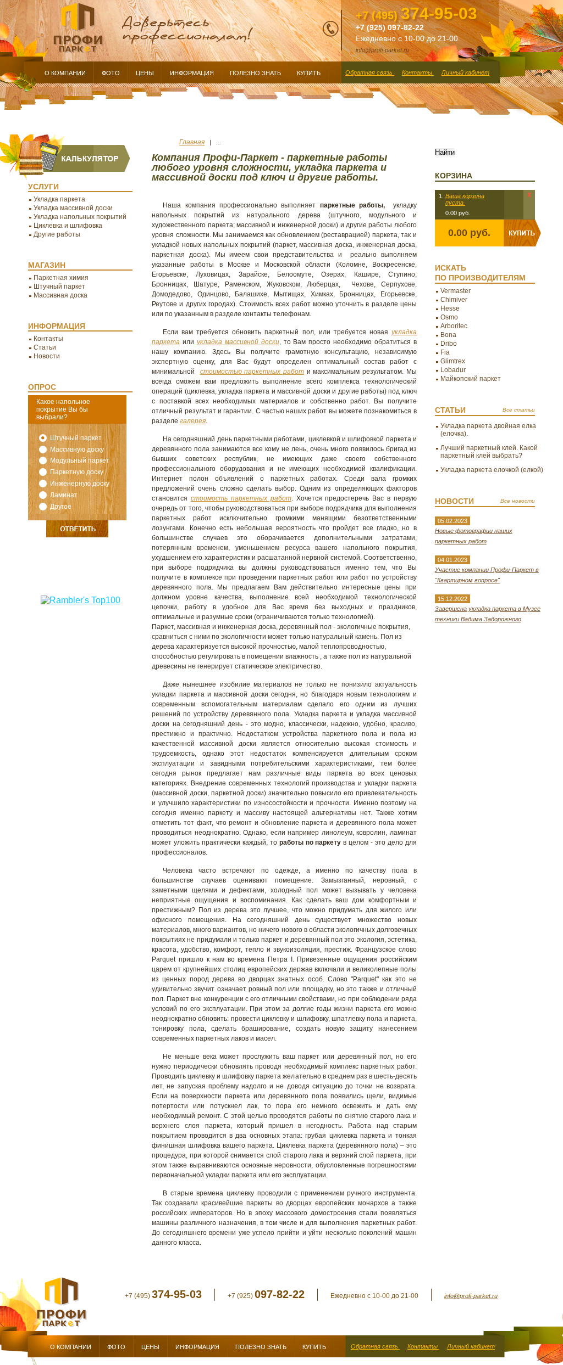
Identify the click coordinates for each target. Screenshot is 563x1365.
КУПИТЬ (314, 1347)
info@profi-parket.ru (471, 1296)
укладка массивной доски (238, 342)
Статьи (45, 347)
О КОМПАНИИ (70, 1347)
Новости (47, 356)
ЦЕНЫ (150, 1347)
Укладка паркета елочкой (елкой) (491, 470)
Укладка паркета (59, 199)
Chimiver (453, 300)
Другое (60, 506)
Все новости (517, 501)
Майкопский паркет (470, 379)
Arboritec (453, 326)
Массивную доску (77, 449)
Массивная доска (60, 295)
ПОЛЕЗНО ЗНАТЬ (260, 1347)
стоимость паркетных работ (241, 498)
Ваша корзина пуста (464, 199)
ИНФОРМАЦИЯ (197, 1347)
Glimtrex (452, 361)
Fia (445, 352)
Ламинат (64, 495)
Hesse (450, 308)
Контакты (48, 338)
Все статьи (519, 410)
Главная (192, 142)
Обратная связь (375, 1346)
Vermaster (455, 291)
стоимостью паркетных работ (252, 371)
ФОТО (116, 1347)
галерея (193, 421)
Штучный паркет (59, 286)
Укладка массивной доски (73, 208)
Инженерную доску (79, 483)
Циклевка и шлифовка (68, 225)
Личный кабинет (471, 1346)
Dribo (448, 343)
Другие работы (57, 234)
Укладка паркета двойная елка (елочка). (488, 429)
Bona (448, 335)
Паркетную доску (76, 472)
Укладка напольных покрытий (80, 217)
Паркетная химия (61, 278)
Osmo (449, 317)
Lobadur (453, 370)
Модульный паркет (79, 460)
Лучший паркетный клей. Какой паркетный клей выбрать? (489, 451)
